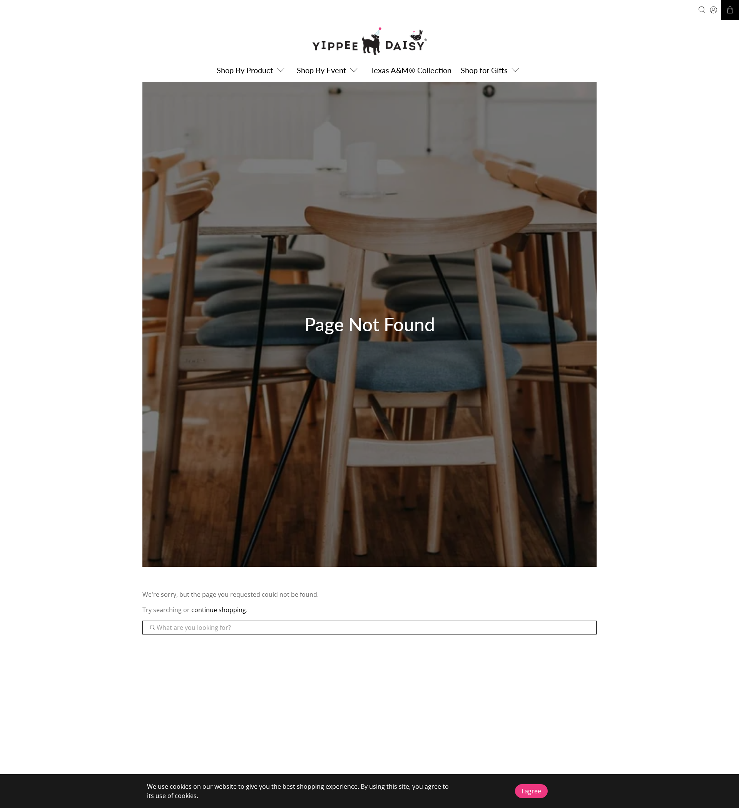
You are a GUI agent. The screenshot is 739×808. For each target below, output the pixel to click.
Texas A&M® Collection (410, 70)
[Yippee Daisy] (369, 41)
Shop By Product (245, 70)
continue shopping (218, 610)
